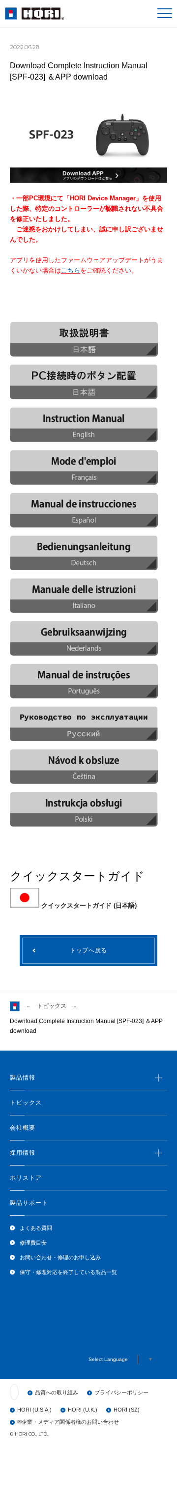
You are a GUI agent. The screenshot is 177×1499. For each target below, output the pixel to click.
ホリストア (26, 1177)
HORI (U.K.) (82, 1410)
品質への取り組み (56, 1392)
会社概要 (22, 1127)
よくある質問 (36, 1228)
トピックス (51, 1005)
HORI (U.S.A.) (34, 1410)
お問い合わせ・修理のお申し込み (60, 1257)
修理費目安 (33, 1243)
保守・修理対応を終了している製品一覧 (68, 1272)
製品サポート (29, 1202)
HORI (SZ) (127, 1410)
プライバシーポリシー (121, 1392)
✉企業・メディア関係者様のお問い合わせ (68, 1422)
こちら (70, 270)
